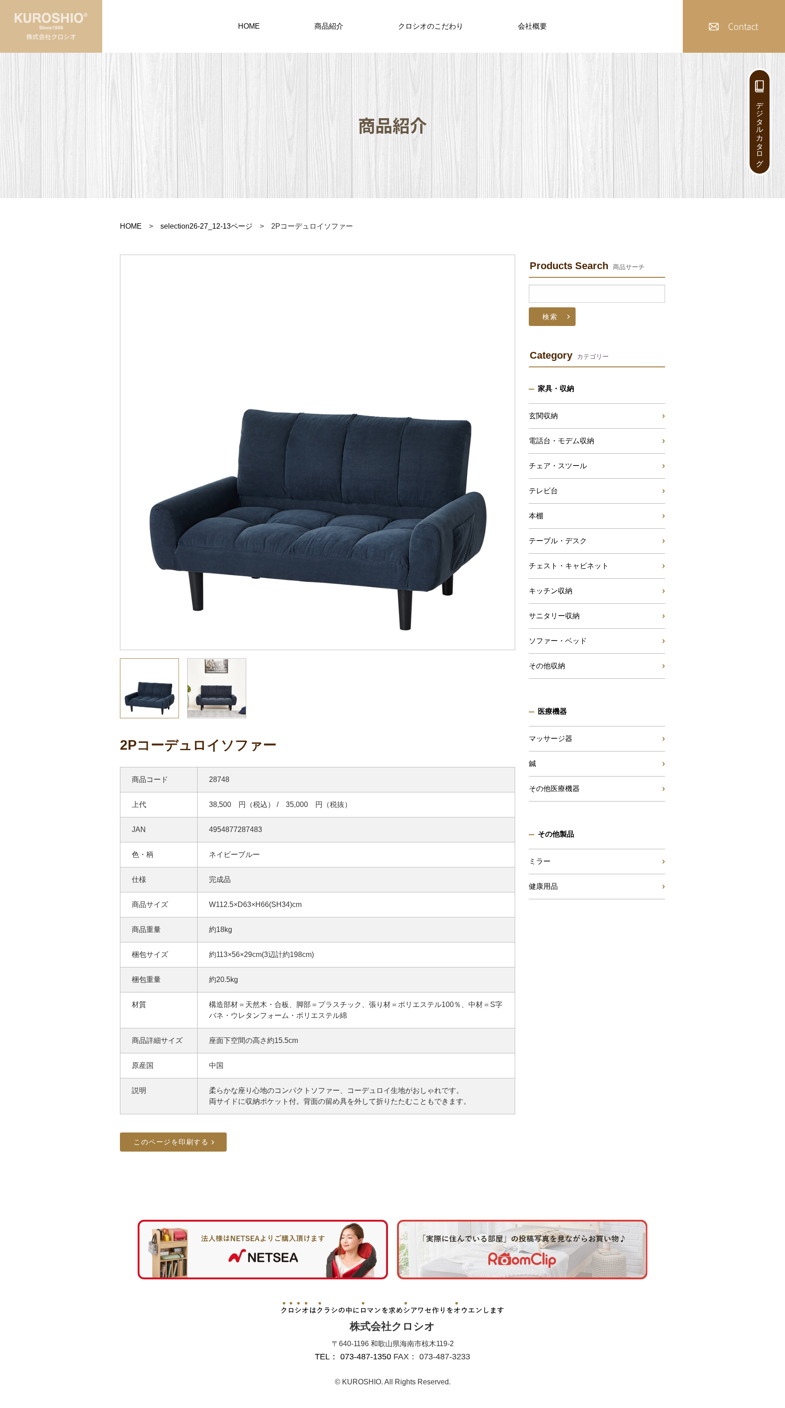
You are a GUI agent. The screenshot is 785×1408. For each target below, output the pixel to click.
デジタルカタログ (760, 130)
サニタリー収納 (554, 616)
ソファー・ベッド (558, 641)
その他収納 (547, 666)
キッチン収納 (550, 591)
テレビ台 (543, 491)
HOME (249, 26)
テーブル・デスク (558, 541)
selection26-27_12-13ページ (206, 226)
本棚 (536, 516)
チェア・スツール (558, 466)
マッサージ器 (550, 738)
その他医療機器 (554, 788)
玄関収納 (543, 416)
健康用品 (543, 886)
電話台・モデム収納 (561, 441)
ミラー (540, 861)
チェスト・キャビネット (569, 566)
